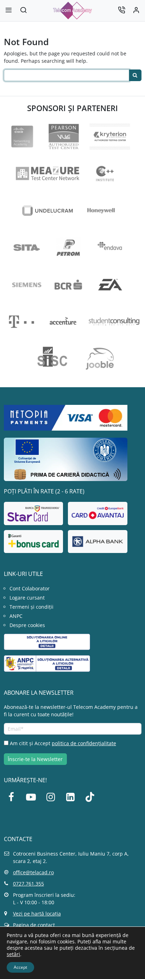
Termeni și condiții (31, 606)
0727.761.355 (28, 883)
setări (13, 954)
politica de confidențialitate (84, 743)
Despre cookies (27, 625)
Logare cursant (27, 597)
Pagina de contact (34, 925)
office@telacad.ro (33, 872)
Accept (20, 967)
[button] (23, 10)
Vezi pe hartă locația (37, 913)
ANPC (16, 616)
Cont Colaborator (30, 588)
